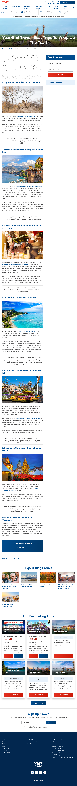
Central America (6, 744)
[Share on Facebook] (11, 558)
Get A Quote (18, 656)
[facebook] (32, 772)
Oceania (4, 750)
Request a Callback (57, 739)
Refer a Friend (56, 7)
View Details (8, 656)
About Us (65, 7)
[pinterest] (44, 772)
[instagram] (36, 772)
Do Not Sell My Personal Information (62, 755)
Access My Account (57, 748)
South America (6, 752)
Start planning (22, 548)
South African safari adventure (25, 116)
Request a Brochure (55, 83)
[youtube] (40, 772)
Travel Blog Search (10, 49)
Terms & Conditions (57, 746)
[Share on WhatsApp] (21, 558)
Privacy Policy (56, 752)
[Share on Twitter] (15, 558)
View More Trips (39, 703)
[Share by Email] (9, 558)
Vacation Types (27, 7)
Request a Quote (67, 2)
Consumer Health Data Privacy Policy (62, 757)
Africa (4, 739)
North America (6, 748)
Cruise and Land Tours (33, 742)
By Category (52, 67)
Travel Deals (5, 7)
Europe (4, 746)
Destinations (16, 6)
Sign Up (51, 722)
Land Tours (30, 739)
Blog (49, 6)
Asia (3, 742)
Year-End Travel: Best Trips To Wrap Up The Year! (28, 49)
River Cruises (30, 744)
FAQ (53, 742)
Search (60, 75)
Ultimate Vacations (39, 7)
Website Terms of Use (58, 750)
